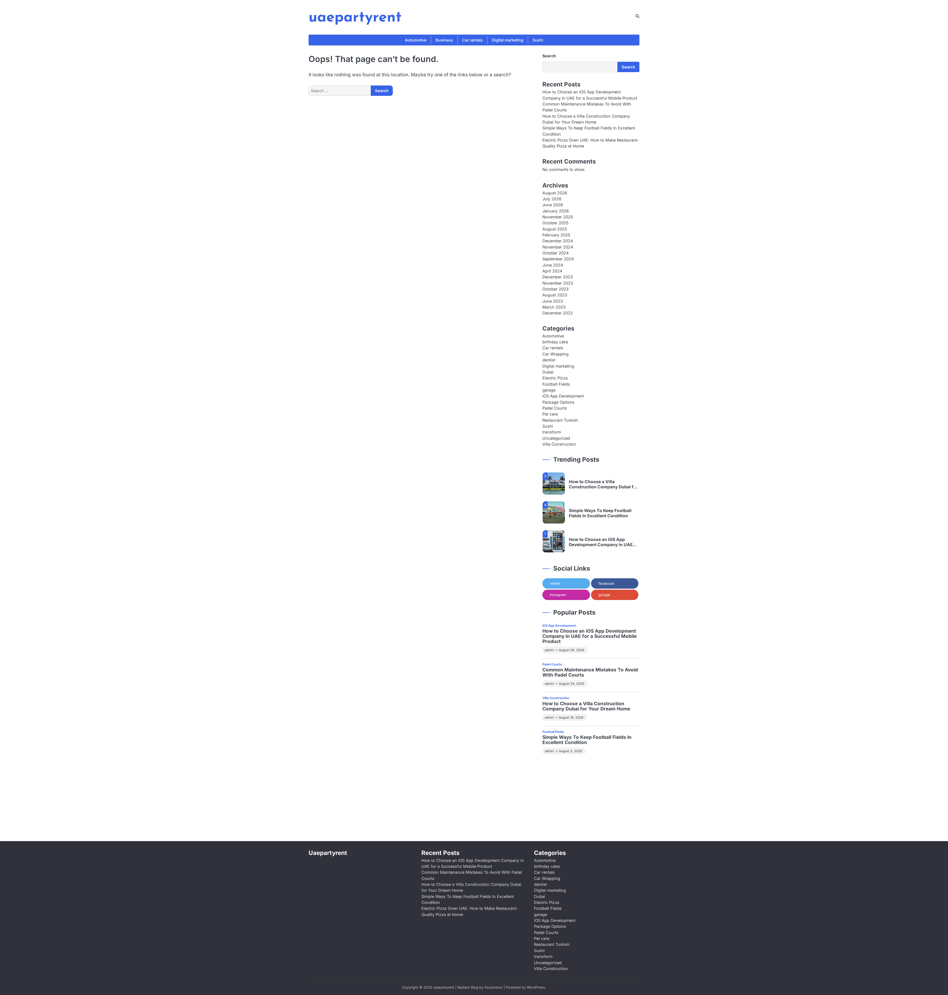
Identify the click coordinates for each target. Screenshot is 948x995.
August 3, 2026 (570, 751)
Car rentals (472, 40)
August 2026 (554, 192)
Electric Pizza (555, 377)
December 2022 (557, 313)
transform (551, 432)
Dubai (547, 372)
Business (444, 40)
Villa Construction (559, 444)
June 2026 (552, 204)
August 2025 (554, 229)
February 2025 (556, 234)
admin (549, 650)
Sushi (538, 40)
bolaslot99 (552, 765)
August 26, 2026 (571, 650)
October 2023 (555, 289)
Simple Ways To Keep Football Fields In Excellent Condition (600, 512)
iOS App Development (563, 396)
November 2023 (557, 283)
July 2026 (551, 198)
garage (548, 390)
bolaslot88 (573, 812)
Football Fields (556, 384)
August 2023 (554, 294)
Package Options (558, 402)
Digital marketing (507, 40)
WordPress (536, 987)
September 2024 (558, 258)
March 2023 (554, 307)
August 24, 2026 (571, 683)
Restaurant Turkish (560, 420)
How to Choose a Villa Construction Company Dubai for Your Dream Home (603, 483)
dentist (548, 359)
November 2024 (557, 247)
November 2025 (557, 216)
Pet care (550, 414)
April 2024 (552, 271)
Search (549, 55)
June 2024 (552, 265)
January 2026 (555, 210)
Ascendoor (493, 987)
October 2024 (555, 252)
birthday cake (555, 341)
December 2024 (557, 240)
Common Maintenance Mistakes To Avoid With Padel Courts (590, 672)
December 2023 (557, 276)
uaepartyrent (355, 17)
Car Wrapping (555, 354)
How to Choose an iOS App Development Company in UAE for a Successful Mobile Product (602, 541)
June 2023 (552, 301)
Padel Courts (554, 408)
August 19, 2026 (571, 717)
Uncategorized (556, 438)
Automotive (415, 40)
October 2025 (555, 222)
